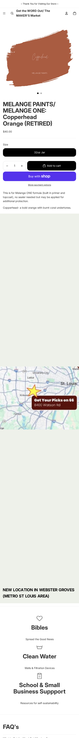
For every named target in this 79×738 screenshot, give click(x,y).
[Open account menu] (66, 13)
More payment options (39, 185)
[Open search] (12, 13)
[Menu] (4, 13)
